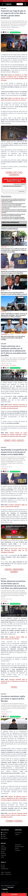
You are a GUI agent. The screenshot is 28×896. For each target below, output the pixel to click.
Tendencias (4, 334)
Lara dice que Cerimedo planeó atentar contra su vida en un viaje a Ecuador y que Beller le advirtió (14, 815)
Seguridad (3, 8)
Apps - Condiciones (6, 874)
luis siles (14, 687)
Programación (4, 868)
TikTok (4, 836)
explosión (9, 172)
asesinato (7, 440)
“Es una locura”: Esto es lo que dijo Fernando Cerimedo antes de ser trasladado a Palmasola (14, 550)
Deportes (3, 853)
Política (3, 846)
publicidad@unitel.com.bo (8, 885)
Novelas (3, 866)
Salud (2, 857)
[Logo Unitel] (8, 4)
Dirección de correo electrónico (12, 186)
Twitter (4, 834)
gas (15, 172)
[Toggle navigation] (2, 4)
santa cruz (20, 440)
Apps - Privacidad (5, 872)
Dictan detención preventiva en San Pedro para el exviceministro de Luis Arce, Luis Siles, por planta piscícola (14, 406)
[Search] (25, 4)
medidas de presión (18, 569)
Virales (17, 848)
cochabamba (10, 821)
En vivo (20, 4)
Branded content (19, 846)
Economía (3, 311)
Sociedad (3, 849)
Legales (17, 834)
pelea (13, 440)
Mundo (3, 290)
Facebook (4, 832)
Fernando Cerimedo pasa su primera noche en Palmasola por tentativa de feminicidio (14, 681)
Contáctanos (18, 832)
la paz (20, 172)
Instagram (5, 838)
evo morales (18, 821)
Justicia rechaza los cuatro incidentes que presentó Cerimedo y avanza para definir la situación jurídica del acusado (14, 434)
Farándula (17, 850)
